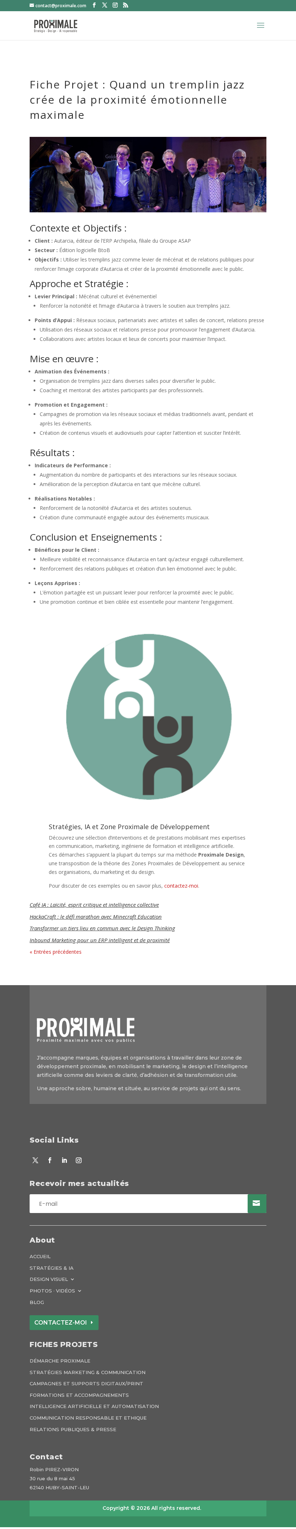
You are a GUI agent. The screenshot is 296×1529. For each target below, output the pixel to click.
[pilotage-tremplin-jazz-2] (148, 212)
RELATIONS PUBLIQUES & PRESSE (73, 1429)
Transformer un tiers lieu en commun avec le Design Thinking (102, 928)
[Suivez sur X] (35, 1160)
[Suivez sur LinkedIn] (64, 1160)
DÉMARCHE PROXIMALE (60, 1361)
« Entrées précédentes (56, 951)
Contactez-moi (60, 1322)
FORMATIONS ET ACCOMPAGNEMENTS (79, 1395)
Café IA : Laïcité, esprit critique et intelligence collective (94, 904)
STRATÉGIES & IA (52, 1268)
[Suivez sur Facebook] (50, 1160)
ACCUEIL (40, 1256)
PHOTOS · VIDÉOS (52, 1291)
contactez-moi (181, 885)
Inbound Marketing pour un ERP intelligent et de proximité (100, 940)
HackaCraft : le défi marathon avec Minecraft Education (96, 916)
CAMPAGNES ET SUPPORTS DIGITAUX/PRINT (86, 1383)
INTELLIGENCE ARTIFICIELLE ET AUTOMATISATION (94, 1406)
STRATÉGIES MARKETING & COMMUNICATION (87, 1372)
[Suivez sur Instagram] (78, 1160)
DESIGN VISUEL (49, 1279)
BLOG (37, 1302)
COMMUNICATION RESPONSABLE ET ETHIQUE (88, 1418)
